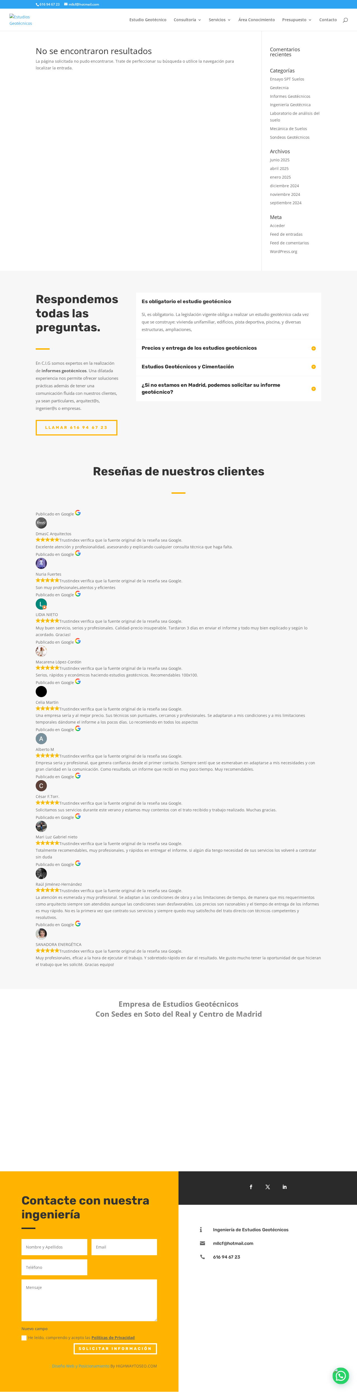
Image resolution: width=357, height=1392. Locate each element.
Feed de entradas (286, 234)
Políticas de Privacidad (113, 1337)
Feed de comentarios (289, 242)
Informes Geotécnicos (290, 96)
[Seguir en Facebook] (251, 1186)
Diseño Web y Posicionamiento (80, 1366)
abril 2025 (279, 168)
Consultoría (185, 20)
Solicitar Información (115, 1348)
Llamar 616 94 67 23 (76, 427)
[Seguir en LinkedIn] (284, 1186)
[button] (340, 1375)
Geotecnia (279, 87)
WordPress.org (283, 251)
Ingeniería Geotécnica (290, 104)
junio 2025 (280, 159)
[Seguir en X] (267, 1186)
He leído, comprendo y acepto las (81, 1337)
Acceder (277, 225)
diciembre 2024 (284, 185)
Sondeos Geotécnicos (290, 137)
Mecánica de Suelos (288, 128)
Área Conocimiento (256, 20)
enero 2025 (280, 177)
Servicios (217, 20)
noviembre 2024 (285, 194)
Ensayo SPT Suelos (287, 79)
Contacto (328, 20)
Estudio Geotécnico (148, 20)
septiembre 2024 (285, 202)
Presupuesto (294, 20)
